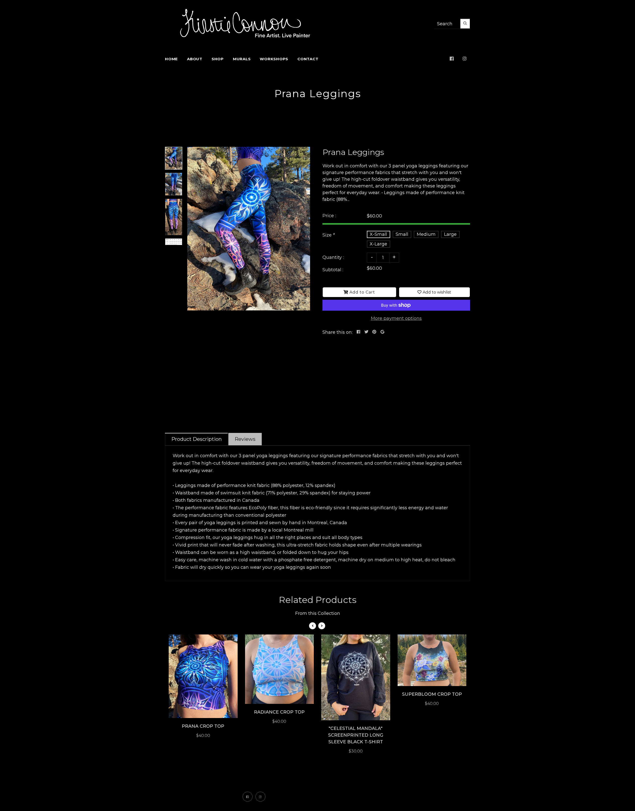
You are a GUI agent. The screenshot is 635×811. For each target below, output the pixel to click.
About (194, 59)
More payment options (396, 318)
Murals (242, 59)
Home (171, 59)
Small (402, 234)
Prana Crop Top (203, 726)
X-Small (378, 234)
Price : (329, 215)
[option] (248, 228)
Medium (426, 234)
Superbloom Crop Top (432, 694)
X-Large (378, 244)
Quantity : (333, 257)
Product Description (196, 439)
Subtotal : (332, 269)
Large (450, 234)
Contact (307, 59)
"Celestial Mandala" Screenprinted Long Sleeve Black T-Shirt (355, 735)
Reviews (245, 439)
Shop (218, 59)
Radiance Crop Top (279, 712)
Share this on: (337, 332)
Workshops (274, 59)
